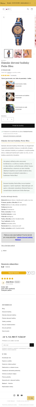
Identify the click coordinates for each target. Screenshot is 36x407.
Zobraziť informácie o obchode (12, 136)
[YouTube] (22, 395)
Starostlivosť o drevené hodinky (11, 380)
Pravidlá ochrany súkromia (23, 401)
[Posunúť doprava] (34, 54)
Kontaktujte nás (6, 357)
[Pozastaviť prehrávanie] (35, 3)
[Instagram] (14, 395)
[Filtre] (28, 272)
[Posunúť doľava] (2, 54)
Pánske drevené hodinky (9, 318)
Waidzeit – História (7, 383)
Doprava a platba (7, 361)
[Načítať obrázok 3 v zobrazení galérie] (27, 53)
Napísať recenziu (14, 273)
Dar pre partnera (6, 328)
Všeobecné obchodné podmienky (11, 370)
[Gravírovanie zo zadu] (10, 108)
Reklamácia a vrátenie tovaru (10, 367)
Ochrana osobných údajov (9, 374)
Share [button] (4, 250)
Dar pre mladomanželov (8, 324)
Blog (3, 308)
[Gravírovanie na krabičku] (10, 97)
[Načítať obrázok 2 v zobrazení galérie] (18, 53)
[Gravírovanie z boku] (10, 85)
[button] (3, 9)
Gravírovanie (5, 331)
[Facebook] (18, 395)
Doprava (9, 72)
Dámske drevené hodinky (9, 315)
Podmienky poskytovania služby (9, 404)
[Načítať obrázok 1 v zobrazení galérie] (8, 53)
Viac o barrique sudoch (8, 245)
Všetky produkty (6, 321)
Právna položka (6, 377)
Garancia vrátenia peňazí (9, 364)
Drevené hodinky (6, 312)
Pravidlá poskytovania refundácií (26, 404)
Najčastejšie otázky (7, 386)
